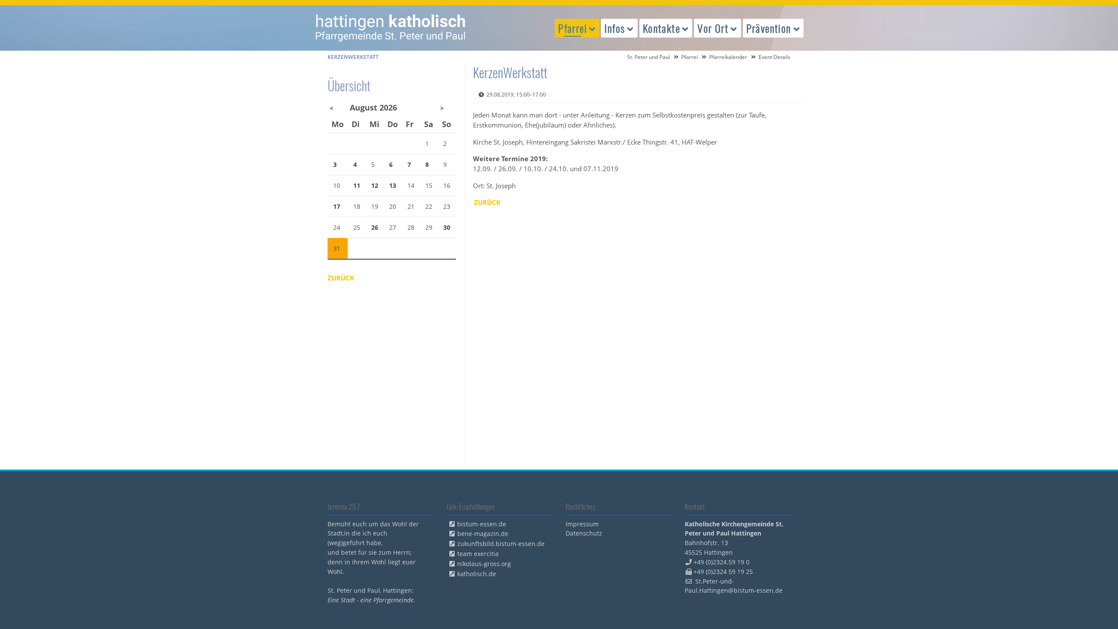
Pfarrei (689, 57)
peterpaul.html (390, 28)
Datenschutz (584, 533)
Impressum (582, 524)
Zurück (487, 202)
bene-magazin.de (482, 533)
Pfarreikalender (728, 57)
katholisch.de (476, 574)
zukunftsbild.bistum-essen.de (501, 543)
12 (374, 185)
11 (356, 185)
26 (374, 227)
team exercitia (478, 554)
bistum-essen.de (481, 524)
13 (392, 185)
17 (336, 206)
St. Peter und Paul (648, 57)
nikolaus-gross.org (484, 564)
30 (446, 227)
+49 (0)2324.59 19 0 (721, 562)
